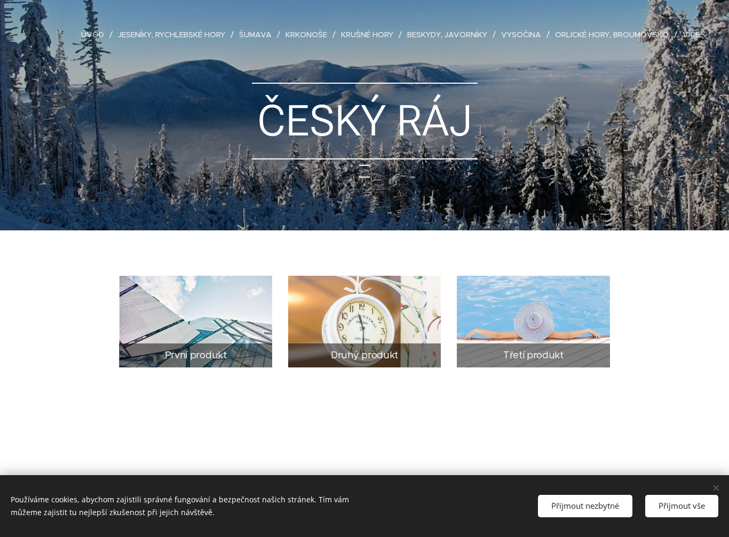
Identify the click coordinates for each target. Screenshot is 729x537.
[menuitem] (95, 34)
